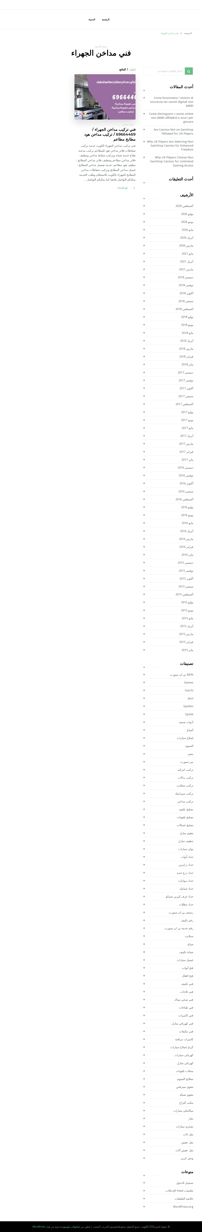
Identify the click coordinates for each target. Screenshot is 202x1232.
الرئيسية (106, 19)
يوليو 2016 (187, 507)
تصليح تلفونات (185, 817)
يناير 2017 (187, 459)
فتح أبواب (187, 968)
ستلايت (189, 936)
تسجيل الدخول (184, 1183)
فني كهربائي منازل (182, 1023)
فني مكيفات (186, 1031)
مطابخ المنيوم (185, 1079)
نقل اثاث (188, 1134)
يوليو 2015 (187, 602)
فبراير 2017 (186, 452)
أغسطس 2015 (184, 594)
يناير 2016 (187, 555)
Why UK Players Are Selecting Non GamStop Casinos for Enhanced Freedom (170, 145)
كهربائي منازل (185, 1063)
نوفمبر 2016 (186, 475)
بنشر (190, 754)
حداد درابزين (185, 865)
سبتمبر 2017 (185, 396)
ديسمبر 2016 (185, 467)
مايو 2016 (187, 523)
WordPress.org (183, 1206)
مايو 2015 (187, 618)
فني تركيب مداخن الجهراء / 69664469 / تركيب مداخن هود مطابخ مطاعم (110, 134)
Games (188, 682)
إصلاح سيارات (185, 738)
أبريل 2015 (186, 626)
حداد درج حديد (185, 873)
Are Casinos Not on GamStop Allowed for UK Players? (173, 131)
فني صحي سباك (183, 999)
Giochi (189, 690)
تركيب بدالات (185, 777)
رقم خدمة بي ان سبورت (178, 928)
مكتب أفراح (186, 1103)
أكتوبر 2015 (186, 578)
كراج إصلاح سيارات (181, 1047)
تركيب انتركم (185, 769)
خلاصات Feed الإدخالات (179, 1191)
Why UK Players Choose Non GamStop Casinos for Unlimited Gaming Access (171, 161)
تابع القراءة (123, 187)
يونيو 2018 (187, 325)
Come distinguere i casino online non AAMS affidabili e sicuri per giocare (171, 118)
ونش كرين (187, 1158)
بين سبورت (186, 762)
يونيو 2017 (187, 420)
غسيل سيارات (185, 960)
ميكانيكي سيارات (183, 1110)
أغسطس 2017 (184, 404)
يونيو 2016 (187, 515)
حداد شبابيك (186, 888)
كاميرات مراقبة (184, 1039)
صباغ (190, 944)
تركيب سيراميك (184, 793)
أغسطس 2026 (184, 206)
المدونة (92, 19)
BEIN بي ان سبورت (181, 674)
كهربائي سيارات (184, 1055)
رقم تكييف (187, 920)
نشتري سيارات (184, 1126)
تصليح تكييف (186, 809)
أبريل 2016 (186, 531)
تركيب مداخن (128, 124)
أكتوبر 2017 (186, 388)
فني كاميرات (185, 1015)
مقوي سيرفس (184, 1087)
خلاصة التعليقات (184, 1198)
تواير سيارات (185, 849)
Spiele (189, 714)
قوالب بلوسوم (69, 1226)
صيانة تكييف (186, 952)
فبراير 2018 (186, 356)
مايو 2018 (187, 333)
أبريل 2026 (186, 237)
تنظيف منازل (185, 841)
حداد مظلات (186, 904)
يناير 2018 (187, 364)
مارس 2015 (186, 634)
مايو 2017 (187, 428)
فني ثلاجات (186, 992)
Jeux (190, 698)
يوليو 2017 (187, 412)
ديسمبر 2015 (185, 562)
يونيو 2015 (187, 610)
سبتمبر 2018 (185, 301)
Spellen (188, 706)
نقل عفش (187, 1142)
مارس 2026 (186, 245)
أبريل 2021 (186, 261)
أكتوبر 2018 (186, 293)
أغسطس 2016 (184, 499)
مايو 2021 (187, 253)
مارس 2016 (186, 539)
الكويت (144, 1226)
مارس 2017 (186, 444)
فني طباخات (186, 1007)
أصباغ (190, 730)
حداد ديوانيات (185, 881)
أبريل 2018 (186, 341)
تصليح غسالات (185, 825)
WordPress (39, 1226)
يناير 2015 (187, 650)
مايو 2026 (187, 230)
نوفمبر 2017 (186, 380)
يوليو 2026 (187, 214)
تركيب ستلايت (185, 785)
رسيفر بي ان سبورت (181, 912)
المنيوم (189, 746)
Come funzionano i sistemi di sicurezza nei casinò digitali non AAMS (171, 102)
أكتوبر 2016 (186, 483)
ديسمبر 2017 (185, 372)
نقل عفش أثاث (184, 1150)
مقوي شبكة (186, 1094)
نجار (190, 1118)
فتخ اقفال (187, 976)
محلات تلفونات (184, 1071)
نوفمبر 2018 (186, 285)
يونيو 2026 (187, 222)
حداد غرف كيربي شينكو (179, 896)
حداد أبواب (187, 857)
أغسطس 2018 (184, 309)
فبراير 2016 (186, 547)
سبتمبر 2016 (185, 491)
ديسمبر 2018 (185, 277)
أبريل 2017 (186, 436)
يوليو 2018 (187, 317)
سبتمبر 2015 (185, 586)
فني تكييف (187, 984)
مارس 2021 (186, 269)
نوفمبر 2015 (186, 570)
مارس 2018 (186, 348)
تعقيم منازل (186, 833)
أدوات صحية (186, 722)
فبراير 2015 (186, 642)
